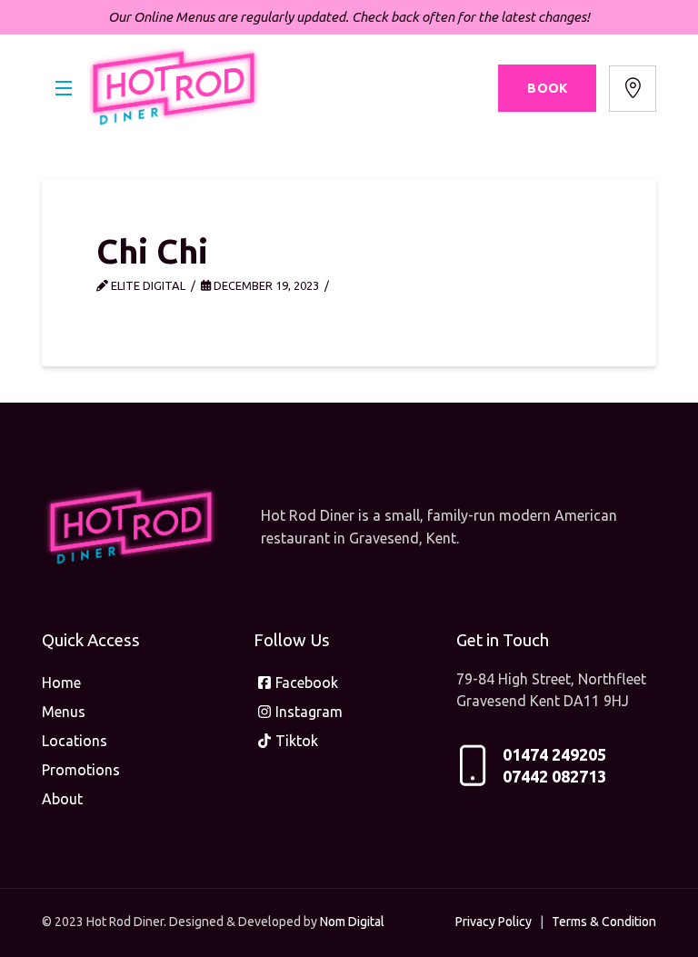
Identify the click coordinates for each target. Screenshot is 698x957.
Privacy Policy (493, 921)
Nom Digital (352, 921)
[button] (63, 88)
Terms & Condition (604, 921)
